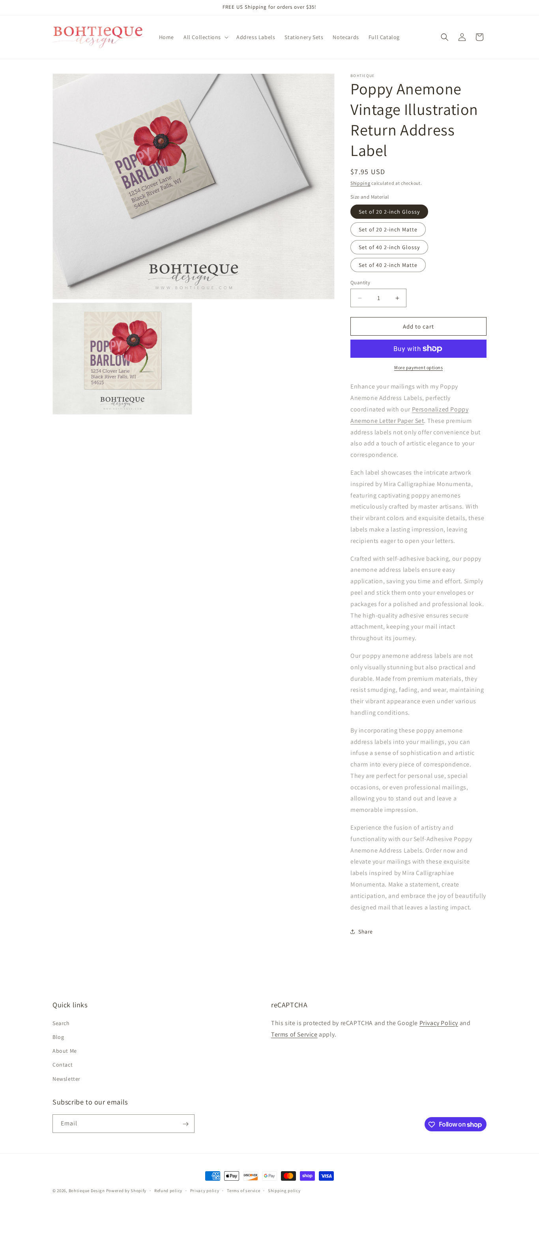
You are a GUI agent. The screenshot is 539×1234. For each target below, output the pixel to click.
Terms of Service (294, 1034)
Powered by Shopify (126, 1190)
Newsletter (66, 1078)
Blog (58, 1036)
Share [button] (365, 931)
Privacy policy (204, 1190)
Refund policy (168, 1190)
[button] (205, 37)
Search (61, 1022)
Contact (62, 1064)
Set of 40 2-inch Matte (388, 265)
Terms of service (243, 1190)
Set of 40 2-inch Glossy (389, 247)
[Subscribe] (185, 1124)
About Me (64, 1050)
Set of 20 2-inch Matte (388, 229)
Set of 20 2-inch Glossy (389, 211)
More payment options (418, 367)
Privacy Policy (438, 1022)
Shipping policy (284, 1190)
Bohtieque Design (87, 1190)
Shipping (360, 183)
